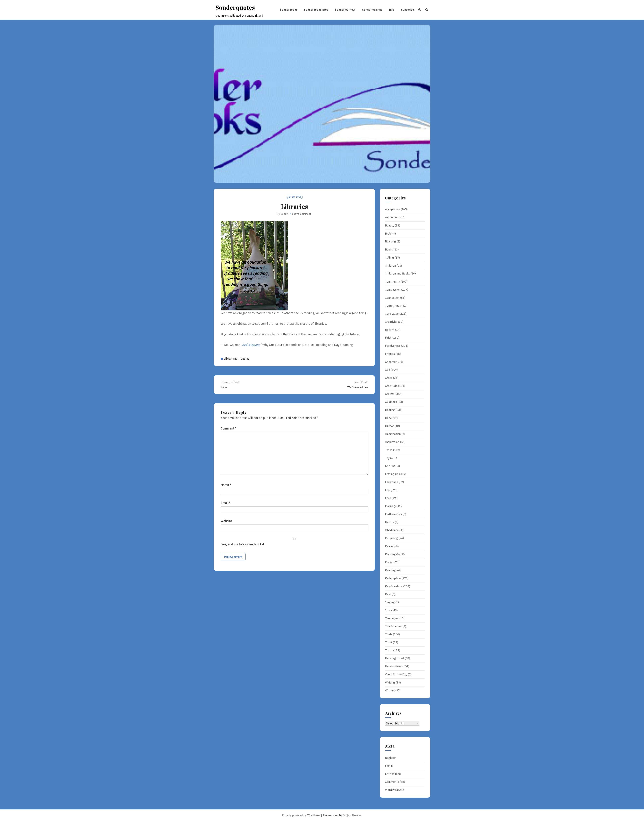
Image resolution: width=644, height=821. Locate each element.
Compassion (392, 289)
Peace (389, 546)
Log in (389, 766)
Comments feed (395, 782)
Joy (387, 458)
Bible (388, 233)
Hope (388, 418)
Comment (228, 428)
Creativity (391, 322)
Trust (388, 642)
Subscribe (407, 9)
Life (387, 490)
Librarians (230, 358)
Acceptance (392, 209)
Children (390, 265)
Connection (392, 298)
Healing (390, 410)
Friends (390, 354)
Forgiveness (392, 346)
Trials (388, 634)
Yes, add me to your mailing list (242, 544)
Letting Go (391, 474)
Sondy (284, 213)
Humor (389, 426)
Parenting (391, 538)
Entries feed (393, 774)
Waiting (390, 682)
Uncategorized (394, 658)
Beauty (389, 225)
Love (388, 498)
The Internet (393, 626)
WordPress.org (394, 790)
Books (389, 249)
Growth (390, 394)
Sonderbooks (289, 9)
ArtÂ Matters (250, 345)
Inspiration (392, 442)
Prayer (389, 562)
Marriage (391, 506)
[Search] (426, 10)
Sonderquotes (235, 7)
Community (392, 281)
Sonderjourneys (345, 9)
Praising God (393, 554)
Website (226, 521)
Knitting (390, 466)
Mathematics (393, 514)
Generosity (392, 362)
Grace (388, 378)
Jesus (388, 450)
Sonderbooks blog (316, 9)
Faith (388, 337)
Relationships (393, 586)
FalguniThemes (352, 815)
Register (390, 758)
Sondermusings (372, 9)
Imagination (393, 434)
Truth (388, 650)
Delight (389, 330)
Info (392, 9)
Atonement (392, 217)
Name (226, 485)
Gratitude (391, 386)
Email (225, 503)
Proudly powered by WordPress (301, 815)
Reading (244, 358)
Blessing (390, 241)
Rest (388, 594)
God (387, 370)
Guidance (391, 402)
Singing (390, 602)
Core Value (392, 313)
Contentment (393, 305)
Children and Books (397, 273)
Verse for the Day (396, 674)
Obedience (392, 530)
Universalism (393, 666)
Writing (390, 690)
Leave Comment (301, 213)
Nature (389, 522)
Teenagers (392, 618)
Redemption (393, 578)
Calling (389, 257)
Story (388, 610)
